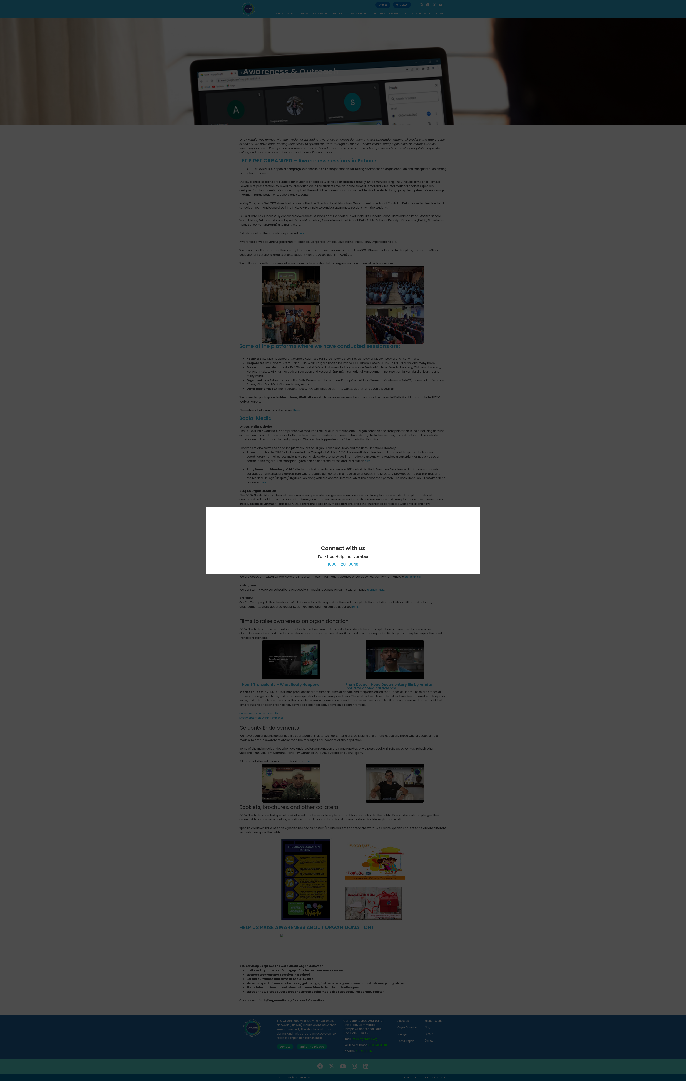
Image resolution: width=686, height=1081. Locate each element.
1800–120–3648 (343, 564)
